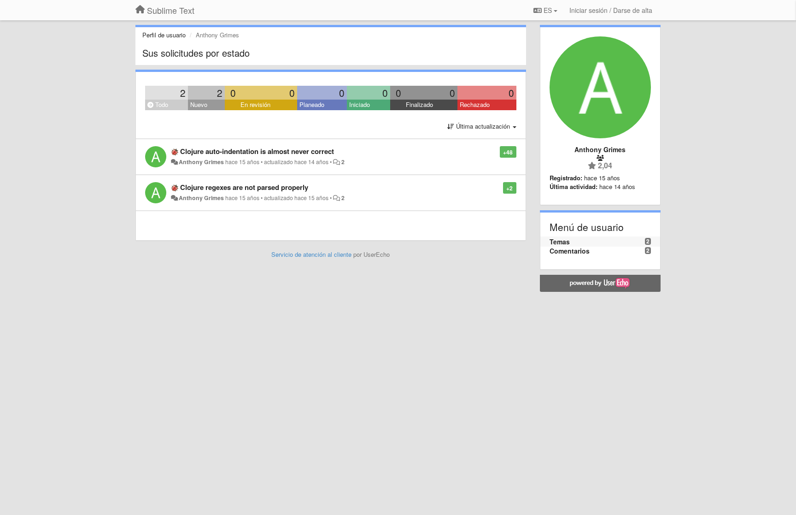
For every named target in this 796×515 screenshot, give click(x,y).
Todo (160, 104)
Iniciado (359, 104)
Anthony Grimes (201, 162)
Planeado (311, 104)
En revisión (255, 104)
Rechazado (475, 104)
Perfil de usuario (164, 34)
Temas (560, 241)
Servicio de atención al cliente (312, 254)
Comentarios (570, 250)
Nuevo (198, 104)
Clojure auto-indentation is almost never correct (257, 151)
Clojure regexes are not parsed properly (244, 187)
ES (548, 10)
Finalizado (419, 104)
